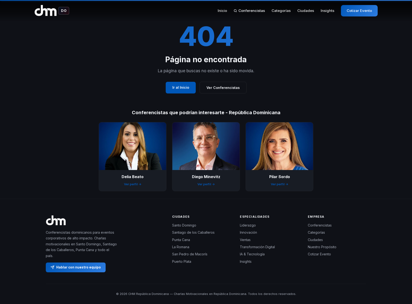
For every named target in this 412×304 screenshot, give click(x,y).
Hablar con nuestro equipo (78, 267)
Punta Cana (181, 240)
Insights (327, 10)
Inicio (222, 10)
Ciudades (305, 10)
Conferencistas (251, 10)
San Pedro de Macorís (189, 254)
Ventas (245, 240)
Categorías (281, 10)
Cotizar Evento (359, 10)
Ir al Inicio (180, 87)
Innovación (248, 232)
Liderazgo (248, 225)
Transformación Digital (257, 247)
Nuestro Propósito (322, 247)
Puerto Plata (181, 261)
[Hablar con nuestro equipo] (399, 276)
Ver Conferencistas (223, 88)
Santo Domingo (184, 225)
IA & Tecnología (252, 254)
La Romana (180, 247)
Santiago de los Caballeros (193, 232)
